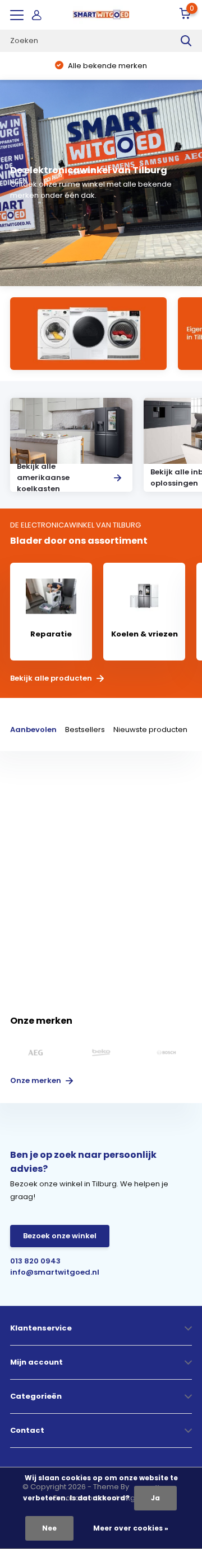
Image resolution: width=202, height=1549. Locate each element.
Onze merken (36, 1080)
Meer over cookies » (130, 1528)
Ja (155, 1498)
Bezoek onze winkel (60, 1235)
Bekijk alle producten (52, 678)
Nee (49, 1528)
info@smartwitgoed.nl (54, 1272)
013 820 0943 (35, 1261)
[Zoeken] (186, 40)
